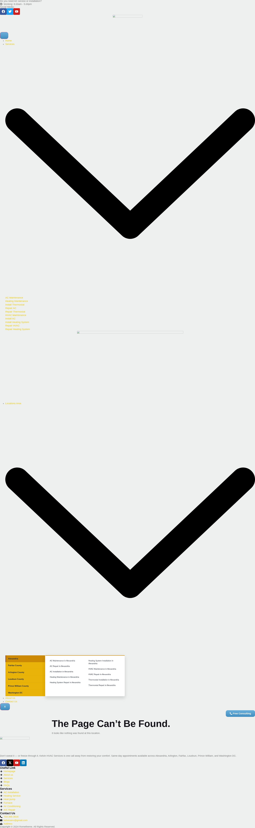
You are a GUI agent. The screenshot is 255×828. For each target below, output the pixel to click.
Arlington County (16, 672)
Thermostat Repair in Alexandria (102, 685)
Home (8, 40)
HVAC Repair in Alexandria (99, 674)
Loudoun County (16, 679)
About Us (10, 698)
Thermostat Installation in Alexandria (103, 680)
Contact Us (11, 701)
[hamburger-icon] (4, 35)
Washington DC (15, 693)
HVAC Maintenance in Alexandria (102, 669)
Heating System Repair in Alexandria (65, 682)
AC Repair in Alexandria (60, 666)
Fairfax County (15, 665)
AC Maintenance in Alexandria (62, 661)
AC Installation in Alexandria (61, 671)
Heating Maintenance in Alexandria (64, 677)
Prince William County (18, 686)
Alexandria (13, 658)
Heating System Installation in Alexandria (100, 662)
